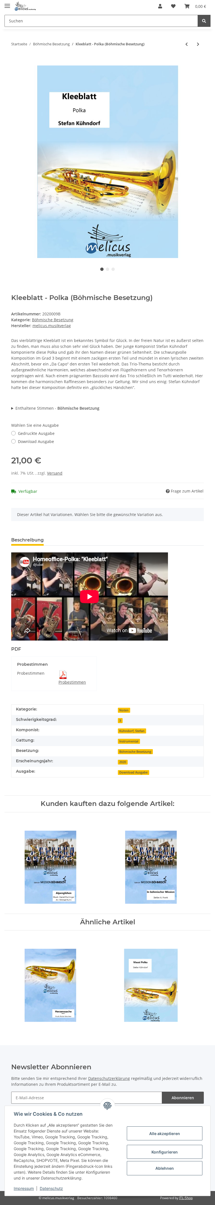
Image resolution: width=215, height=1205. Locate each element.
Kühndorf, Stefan (131, 731)
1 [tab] (102, 269)
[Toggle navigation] (7, 3)
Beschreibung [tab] (27, 540)
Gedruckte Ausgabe (36, 433)
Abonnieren (183, 1097)
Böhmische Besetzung (52, 319)
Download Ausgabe (36, 441)
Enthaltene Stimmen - (57, 408)
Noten (123, 710)
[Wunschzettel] (173, 6)
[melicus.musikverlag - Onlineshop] (25, 6)
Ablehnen (164, 1168)
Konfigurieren (164, 1152)
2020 (122, 762)
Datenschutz (51, 1188)
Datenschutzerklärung (109, 1078)
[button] (160, 6)
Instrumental (128, 741)
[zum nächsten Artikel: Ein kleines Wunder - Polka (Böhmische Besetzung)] (198, 44)
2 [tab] (107, 269)
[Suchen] (204, 21)
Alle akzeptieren (164, 1133)
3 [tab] (113, 269)
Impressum (24, 1188)
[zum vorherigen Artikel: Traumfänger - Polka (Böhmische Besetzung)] (186, 44)
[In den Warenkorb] (15, 62)
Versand (54, 473)
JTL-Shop (186, 1197)
